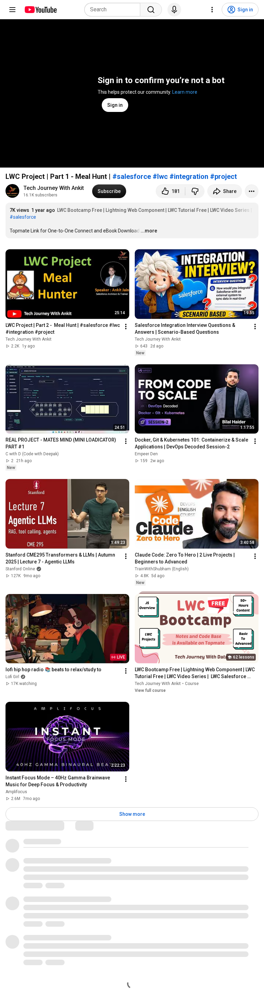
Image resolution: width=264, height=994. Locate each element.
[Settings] (212, 9)
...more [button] (149, 230)
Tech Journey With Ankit (53, 188)
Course (192, 683)
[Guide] (12, 9)
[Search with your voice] (174, 9)
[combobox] (114, 9)
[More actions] (251, 191)
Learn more (184, 92)
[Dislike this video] (195, 191)
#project (223, 176)
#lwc (160, 176)
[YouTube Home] (40, 9)
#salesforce (131, 176)
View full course (150, 690)
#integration (188, 176)
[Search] (151, 9)
